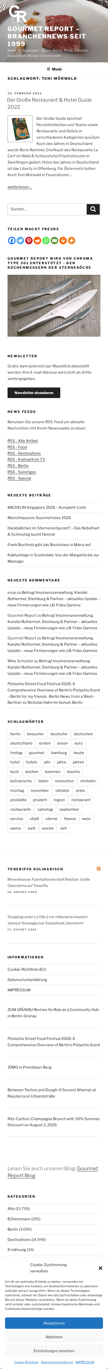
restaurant (81, 800)
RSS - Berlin (18, 465)
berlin (15, 734)
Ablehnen (54, 1337)
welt (31, 828)
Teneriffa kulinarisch (36, 869)
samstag (45, 809)
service (16, 818)
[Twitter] (20, 240)
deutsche (58, 734)
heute (79, 753)
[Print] (63, 240)
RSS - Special (19, 478)
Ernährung (17, 1249)
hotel (15, 762)
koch (14, 771)
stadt (34, 818)
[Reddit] (37, 240)
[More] (71, 240)
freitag (16, 753)
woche (48, 828)
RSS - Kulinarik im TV (26, 459)
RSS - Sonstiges (22, 472)
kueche (73, 771)
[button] (100, 1268)
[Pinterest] (29, 240)
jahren (78, 762)
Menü (57, 69)
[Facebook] (12, 240)
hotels (31, 762)
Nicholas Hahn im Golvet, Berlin (55, 702)
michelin (88, 781)
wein (86, 818)
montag (17, 790)
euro (79, 743)
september (69, 809)
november (40, 790)
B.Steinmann (19, 1219)
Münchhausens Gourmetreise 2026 (39, 518)
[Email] (54, 240)
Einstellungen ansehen (54, 1351)
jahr (47, 762)
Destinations (19, 1239)
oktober (63, 790)
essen (62, 743)
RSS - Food (17, 447)
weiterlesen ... (20, 187)
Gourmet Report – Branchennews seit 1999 (47, 36)
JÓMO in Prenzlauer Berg (29, 1067)
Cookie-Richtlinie (26, 1362)
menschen (64, 781)
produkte (18, 800)
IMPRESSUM (85, 1362)
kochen (31, 771)
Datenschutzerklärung (57, 1362)
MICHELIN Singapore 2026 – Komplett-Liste (47, 507)
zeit (63, 828)
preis (80, 790)
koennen (53, 771)
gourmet (36, 753)
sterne (52, 818)
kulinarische (21, 781)
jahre (61, 762)
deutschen (83, 734)
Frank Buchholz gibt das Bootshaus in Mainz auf (49, 544)
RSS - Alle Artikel (23, 441)
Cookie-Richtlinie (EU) (27, 969)
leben (43, 781)
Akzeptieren (54, 1323)
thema (70, 818)
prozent (40, 800)
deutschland (21, 743)
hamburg (59, 753)
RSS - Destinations (24, 453)
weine (15, 828)
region (59, 800)
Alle (11, 1208)
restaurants (20, 809)
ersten (45, 743)
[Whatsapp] (46, 240)
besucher (35, 734)
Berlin (13, 1229)
